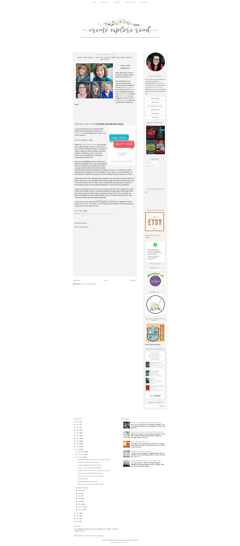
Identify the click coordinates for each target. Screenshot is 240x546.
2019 (78, 433)
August (80, 490)
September (81, 487)
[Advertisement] (105, 274)
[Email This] (79, 211)
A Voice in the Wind (156, 363)
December (81, 451)
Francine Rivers (154, 364)
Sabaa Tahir (153, 387)
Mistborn (152, 379)
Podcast (155, 102)
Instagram (156, 89)
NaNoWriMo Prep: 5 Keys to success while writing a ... (94, 459)
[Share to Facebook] (84, 211)
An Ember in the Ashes (157, 386)
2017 (78, 438)
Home (94, 2)
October (80, 457)
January (80, 509)
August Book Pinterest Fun (139, 441)
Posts (149, 162)
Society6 (158, 87)
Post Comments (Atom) (88, 284)
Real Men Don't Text (85, 124)
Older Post (133, 280)
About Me (105, 2)
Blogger (136, 540)
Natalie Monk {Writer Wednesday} (88, 462)
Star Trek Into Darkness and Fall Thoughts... (91, 476)
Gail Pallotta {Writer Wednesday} (88, 481)
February (81, 507)
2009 (78, 521)
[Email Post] (76, 210)
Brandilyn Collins (123, 94)
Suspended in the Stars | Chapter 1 (141, 451)
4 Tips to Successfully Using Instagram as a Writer (146, 422)
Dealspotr (158, 263)
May (79, 498)
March (80, 504)
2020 (78, 430)
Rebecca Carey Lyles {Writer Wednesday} (91, 484)
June (79, 496)
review (110, 213)
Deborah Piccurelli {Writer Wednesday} (90, 473)
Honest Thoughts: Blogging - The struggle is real (145, 461)
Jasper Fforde (154, 373)
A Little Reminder (83, 479)
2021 (78, 427)
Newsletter (130, 2)
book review (85, 213)
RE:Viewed (144, 2)
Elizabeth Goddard (127, 87)
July (79, 493)
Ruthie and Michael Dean (89, 144)
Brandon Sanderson (155, 380)
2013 (78, 449)
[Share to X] (83, 211)
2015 (78, 444)
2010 (78, 518)
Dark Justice (123, 96)
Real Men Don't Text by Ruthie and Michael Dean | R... (94, 470)
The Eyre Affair (154, 371)
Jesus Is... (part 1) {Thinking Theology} (89, 468)
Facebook (155, 113)
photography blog (123, 100)
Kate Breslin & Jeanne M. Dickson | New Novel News (147, 432)
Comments (151, 166)
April (79, 501)
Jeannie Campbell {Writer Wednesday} (89, 465)
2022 (78, 424)
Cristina (126, 542)
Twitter (155, 117)
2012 (78, 513)
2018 (78, 435)
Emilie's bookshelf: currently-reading (155, 356)
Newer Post (77, 280)
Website (117, 2)
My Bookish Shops (155, 106)
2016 (78, 441)
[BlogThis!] (81, 211)
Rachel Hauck (79, 133)
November (81, 454)
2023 (78, 422)
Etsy (154, 87)
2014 (78, 446)
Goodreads (155, 110)
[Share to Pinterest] (86, 211)
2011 (78, 516)
